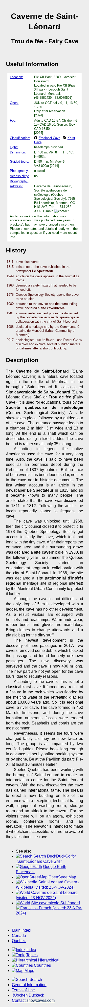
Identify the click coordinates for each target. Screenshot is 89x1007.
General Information (29, 985)
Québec (19, 941)
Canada (19, 935)
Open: (14, 103)
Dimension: (18, 152)
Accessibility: (19, 176)
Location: (16, 77)
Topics (32, 955)
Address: (16, 186)
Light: (14, 147)
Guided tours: (19, 161)
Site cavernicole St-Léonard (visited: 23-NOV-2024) (49, 908)
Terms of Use (23, 990)
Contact (33, 1000)
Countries (42, 965)
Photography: (19, 171)
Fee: (13, 120)
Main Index (21, 930)
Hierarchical (48, 960)
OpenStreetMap (62, 877)
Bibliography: (19, 181)
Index (31, 950)
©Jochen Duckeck (28, 995)
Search (35, 979)
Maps (29, 970)
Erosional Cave (49, 138)
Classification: (20, 138)
